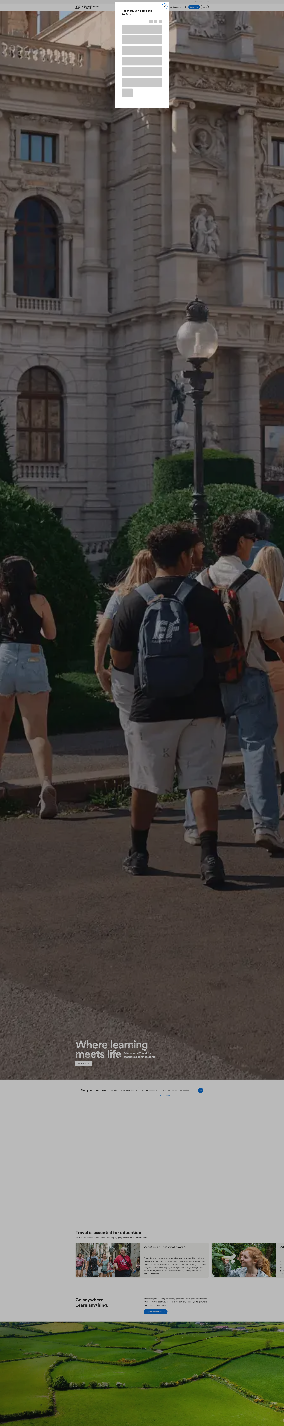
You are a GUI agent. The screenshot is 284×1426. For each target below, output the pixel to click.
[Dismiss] (164, 6)
